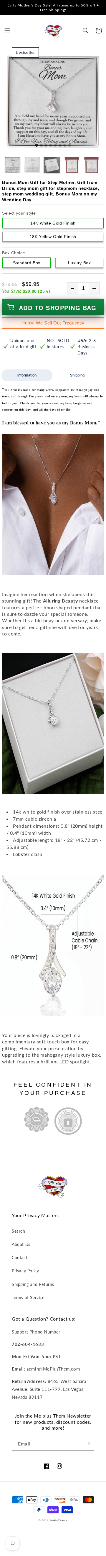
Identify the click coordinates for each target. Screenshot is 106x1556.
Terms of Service (28, 1297)
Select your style (19, 213)
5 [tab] (55, 145)
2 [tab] (41, 145)
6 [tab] (60, 145)
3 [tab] (46, 145)
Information (27, 375)
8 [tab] (69, 145)
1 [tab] (36, 145)
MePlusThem (57, 1520)
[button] (7, 30)
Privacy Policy (25, 1270)
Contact (19, 1257)
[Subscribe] (87, 1444)
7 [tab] (64, 145)
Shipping (77, 375)
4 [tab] (50, 145)
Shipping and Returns (33, 1284)
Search (18, 1231)
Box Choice (13, 252)
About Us (21, 1244)
